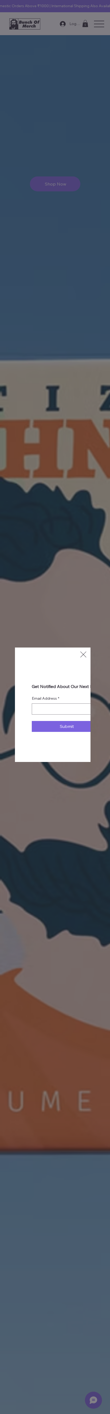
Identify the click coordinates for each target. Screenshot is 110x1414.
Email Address (45, 698)
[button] (83, 655)
